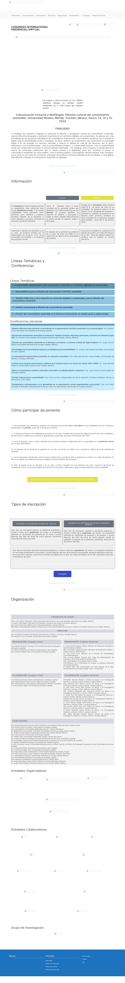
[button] (80, 15)
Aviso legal (49, 960)
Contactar (86, 15)
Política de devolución (52, 969)
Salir (83, 962)
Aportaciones (41, 15)
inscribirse (78, 426)
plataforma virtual (25, 210)
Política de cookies (51, 966)
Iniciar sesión (86, 956)
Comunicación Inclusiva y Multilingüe (68, 979)
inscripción (18, 206)
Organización (62, 15)
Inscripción (52, 15)
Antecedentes (74, 15)
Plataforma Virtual (98, 15)
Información (15, 15)
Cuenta (84, 959)
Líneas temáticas (28, 15)
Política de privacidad (52, 963)
